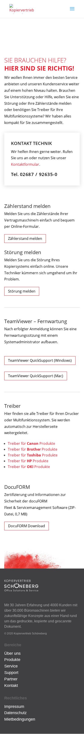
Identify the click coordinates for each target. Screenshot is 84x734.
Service (11, 666)
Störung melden (21, 291)
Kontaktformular (25, 164)
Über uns (12, 653)
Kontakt (11, 685)
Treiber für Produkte (31, 443)
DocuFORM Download (26, 525)
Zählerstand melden (25, 238)
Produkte (12, 659)
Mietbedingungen (19, 719)
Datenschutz (15, 713)
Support (11, 672)
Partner (10, 679)
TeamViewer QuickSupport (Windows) (40, 360)
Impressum (14, 706)
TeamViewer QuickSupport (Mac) (35, 375)
